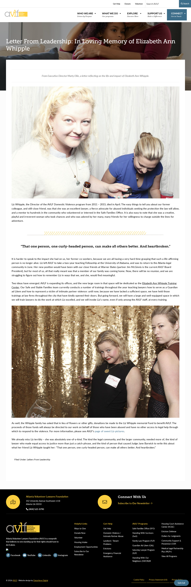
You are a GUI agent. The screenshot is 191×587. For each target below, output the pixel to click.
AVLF (15, 580)
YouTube (31, 555)
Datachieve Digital (40, 580)
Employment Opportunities (86, 547)
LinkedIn (47, 555)
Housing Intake (80, 542)
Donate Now (79, 533)
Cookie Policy (139, 579)
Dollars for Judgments (171, 536)
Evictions (107, 548)
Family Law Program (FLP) (143, 540)
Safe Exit (181, 582)
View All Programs (169, 556)
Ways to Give (80, 528)
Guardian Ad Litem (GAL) (143, 545)
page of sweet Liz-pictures (109, 431)
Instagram (63, 555)
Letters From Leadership (38, 459)
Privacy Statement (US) (158, 579)
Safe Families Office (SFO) (143, 528)
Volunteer (78, 537)
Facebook (15, 555)
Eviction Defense (168, 531)
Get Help (107, 528)
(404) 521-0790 (36, 509)
